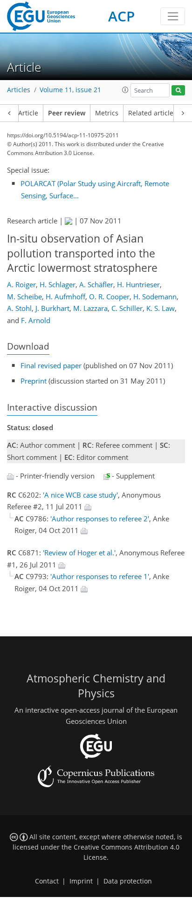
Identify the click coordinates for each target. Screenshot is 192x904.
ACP (121, 16)
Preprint (34, 380)
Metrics (106, 113)
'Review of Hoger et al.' (79, 552)
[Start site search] (178, 90)
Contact (47, 881)
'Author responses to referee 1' (99, 576)
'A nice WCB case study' (80, 494)
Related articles (152, 113)
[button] (125, 90)
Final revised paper (51, 365)
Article (28, 113)
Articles (18, 90)
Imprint (81, 881)
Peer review (66, 113)
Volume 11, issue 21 (70, 90)
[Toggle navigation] (172, 16)
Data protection (127, 881)
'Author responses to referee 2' (99, 518)
